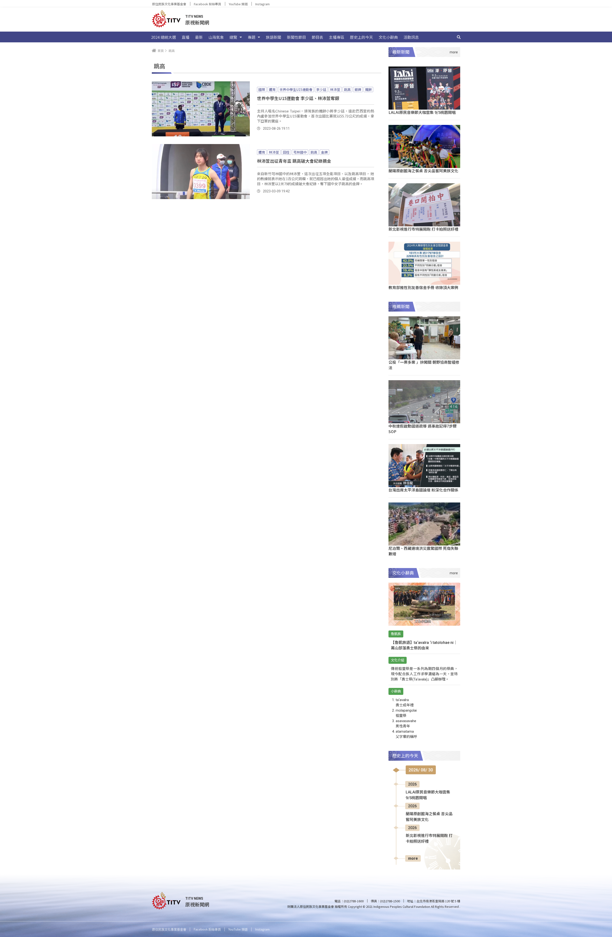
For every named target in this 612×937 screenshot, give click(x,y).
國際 (261, 89)
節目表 (317, 37)
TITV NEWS (194, 16)
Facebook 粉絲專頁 (207, 4)
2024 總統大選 (163, 37)
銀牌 (358, 89)
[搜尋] (459, 37)
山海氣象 (216, 37)
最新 (199, 37)
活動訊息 (411, 37)
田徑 (286, 152)
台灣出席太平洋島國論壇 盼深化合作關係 (423, 490)
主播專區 (336, 37)
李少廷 (321, 89)
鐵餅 (368, 89)
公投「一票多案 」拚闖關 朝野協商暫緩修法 (423, 364)
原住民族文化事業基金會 (169, 4)
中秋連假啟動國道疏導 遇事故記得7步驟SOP (422, 428)
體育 (272, 89)
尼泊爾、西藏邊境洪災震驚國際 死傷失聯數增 (423, 551)
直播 (185, 37)
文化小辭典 (388, 37)
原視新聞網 (197, 22)
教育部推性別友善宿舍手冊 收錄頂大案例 (423, 287)
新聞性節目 (296, 37)
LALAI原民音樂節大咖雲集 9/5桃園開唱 (422, 112)
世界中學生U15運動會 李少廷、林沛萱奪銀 (298, 98)
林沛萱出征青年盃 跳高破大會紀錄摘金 (294, 161)
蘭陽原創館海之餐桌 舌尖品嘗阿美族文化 (423, 170)
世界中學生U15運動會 (295, 89)
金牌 (324, 152)
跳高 (347, 89)
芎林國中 (300, 152)
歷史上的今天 (361, 37)
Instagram (262, 4)
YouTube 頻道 (238, 4)
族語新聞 (273, 37)
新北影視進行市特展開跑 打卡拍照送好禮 (423, 229)
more (413, 858)
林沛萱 (335, 89)
